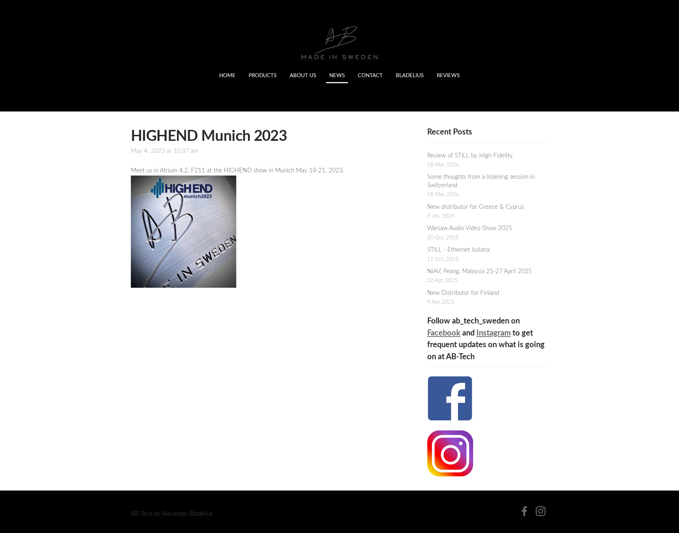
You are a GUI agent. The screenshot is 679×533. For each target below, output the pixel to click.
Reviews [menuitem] (448, 75)
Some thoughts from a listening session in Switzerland (481, 180)
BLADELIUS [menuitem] (410, 75)
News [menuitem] (337, 75)
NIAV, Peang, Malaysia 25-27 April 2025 (479, 271)
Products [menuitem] (263, 75)
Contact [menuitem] (370, 75)
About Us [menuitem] (303, 75)
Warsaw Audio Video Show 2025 (469, 228)
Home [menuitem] (227, 75)
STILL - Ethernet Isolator (459, 249)
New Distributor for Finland (463, 292)
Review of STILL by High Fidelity (470, 155)
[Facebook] (524, 511)
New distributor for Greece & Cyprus (475, 206)
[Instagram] (540, 511)
